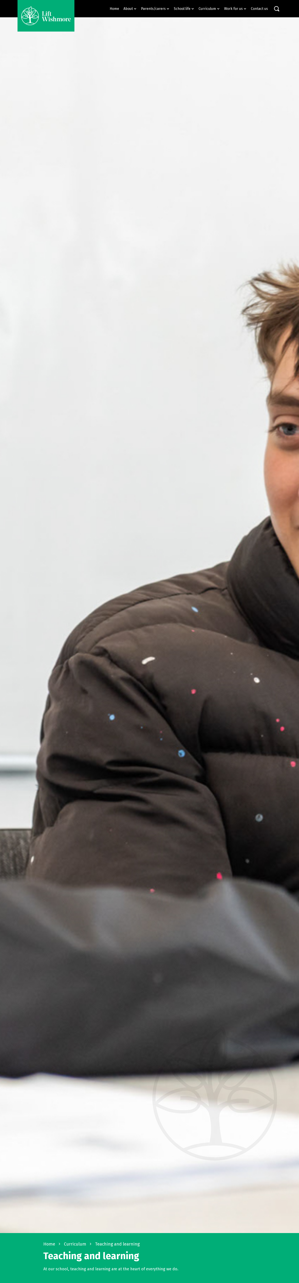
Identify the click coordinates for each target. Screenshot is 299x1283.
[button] (130, 8)
